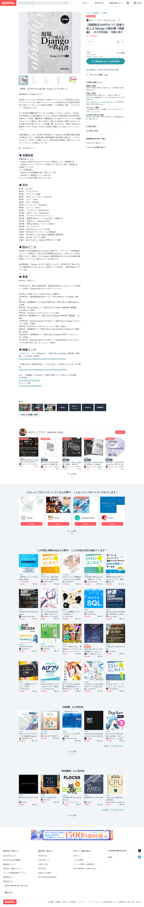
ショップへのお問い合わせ (95, 147)
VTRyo (111, 518)
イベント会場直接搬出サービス (14, 873)
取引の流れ (92, 126)
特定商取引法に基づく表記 (95, 139)
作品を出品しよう (115, 3)
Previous (20, 42)
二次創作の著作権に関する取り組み (15, 886)
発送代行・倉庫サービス (11, 868)
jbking (29, 518)
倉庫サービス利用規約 (69, 902)
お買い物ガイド (43, 860)
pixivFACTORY (90, 117)
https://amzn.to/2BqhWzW (30, 386)
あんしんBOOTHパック (93, 102)
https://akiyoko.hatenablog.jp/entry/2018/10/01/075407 (42, 359)
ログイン (86, 3)
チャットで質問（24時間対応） (84, 864)
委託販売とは (8, 881)
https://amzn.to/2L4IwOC (29, 380)
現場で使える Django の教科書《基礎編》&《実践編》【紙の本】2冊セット (93, 463)
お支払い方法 (93, 131)
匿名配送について (9, 864)
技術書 (104, 13)
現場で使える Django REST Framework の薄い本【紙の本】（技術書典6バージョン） (115, 463)
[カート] (119, 20)
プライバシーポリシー (94, 143)
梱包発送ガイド (8, 877)
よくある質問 (78, 860)
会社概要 (51, 902)
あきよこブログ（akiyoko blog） (46, 432)
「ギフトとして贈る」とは (97, 75)
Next (79, 42)
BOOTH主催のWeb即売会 (47, 877)
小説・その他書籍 (92, 13)
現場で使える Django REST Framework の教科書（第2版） (50, 463)
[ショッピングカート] (128, 3)
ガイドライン (82, 902)
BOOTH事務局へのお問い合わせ (84, 868)
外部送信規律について (110, 902)
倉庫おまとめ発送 (44, 873)
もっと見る (72, 531)
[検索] (66, 3)
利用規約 (58, 902)
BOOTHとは (99, 3)
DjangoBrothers (87, 518)
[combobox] (43, 3)
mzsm (56, 518)
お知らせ (76, 856)
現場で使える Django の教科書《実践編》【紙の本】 (71, 463)
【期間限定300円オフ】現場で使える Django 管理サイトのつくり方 (28, 461)
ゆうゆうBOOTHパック (109, 102)
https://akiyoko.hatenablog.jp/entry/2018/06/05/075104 (42, 369)
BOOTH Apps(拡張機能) (11, 860)
